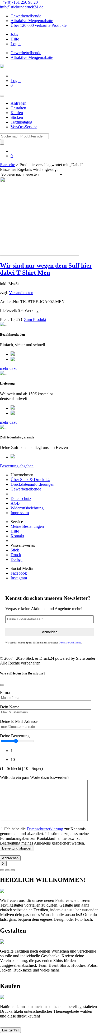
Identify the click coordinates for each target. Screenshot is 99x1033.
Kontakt (17, 536)
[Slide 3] (13, 870)
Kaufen (17, 112)
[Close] (2, 685)
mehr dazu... (10, 368)
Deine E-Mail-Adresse (18, 721)
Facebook (19, 573)
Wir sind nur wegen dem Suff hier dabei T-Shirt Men (46, 269)
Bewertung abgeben (17, 466)
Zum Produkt (35, 319)
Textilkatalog (21, 122)
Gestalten (18, 108)
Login (16, 44)
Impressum (20, 512)
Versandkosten (21, 292)
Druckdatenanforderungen (32, 484)
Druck (16, 555)
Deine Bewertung (15, 736)
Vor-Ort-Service (24, 127)
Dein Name (9, 707)
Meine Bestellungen (27, 526)
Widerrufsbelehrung (27, 508)
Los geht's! (10, 1030)
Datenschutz (21, 498)
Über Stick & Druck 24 (30, 479)
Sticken (17, 117)
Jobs (14, 34)
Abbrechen (10, 858)
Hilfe (15, 39)
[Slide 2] (7, 870)
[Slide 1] (2, 870)
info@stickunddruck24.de (21, 7)
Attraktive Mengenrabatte (32, 20)
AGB (15, 503)
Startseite (7, 164)
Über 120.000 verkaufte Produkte (39, 25)
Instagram (19, 578)
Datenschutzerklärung (70, 642)
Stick (15, 550)
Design (16, 559)
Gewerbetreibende (26, 16)
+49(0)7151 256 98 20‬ (19, 2)
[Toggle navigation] (2, 95)
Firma (5, 692)
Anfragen (18, 103)
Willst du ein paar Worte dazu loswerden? (34, 777)
